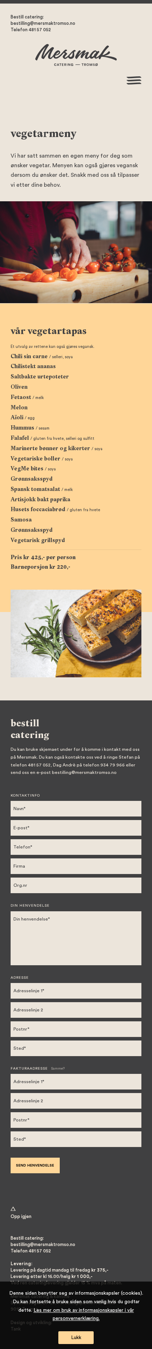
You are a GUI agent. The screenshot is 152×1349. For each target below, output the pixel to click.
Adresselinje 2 (28, 1010)
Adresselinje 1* (28, 991)
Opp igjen (21, 1216)
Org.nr (20, 885)
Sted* (19, 1048)
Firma (19, 866)
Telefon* (22, 847)
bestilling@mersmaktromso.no (43, 23)
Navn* (19, 809)
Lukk (76, 1337)
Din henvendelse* (31, 919)
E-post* (21, 828)
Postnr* (21, 1029)
